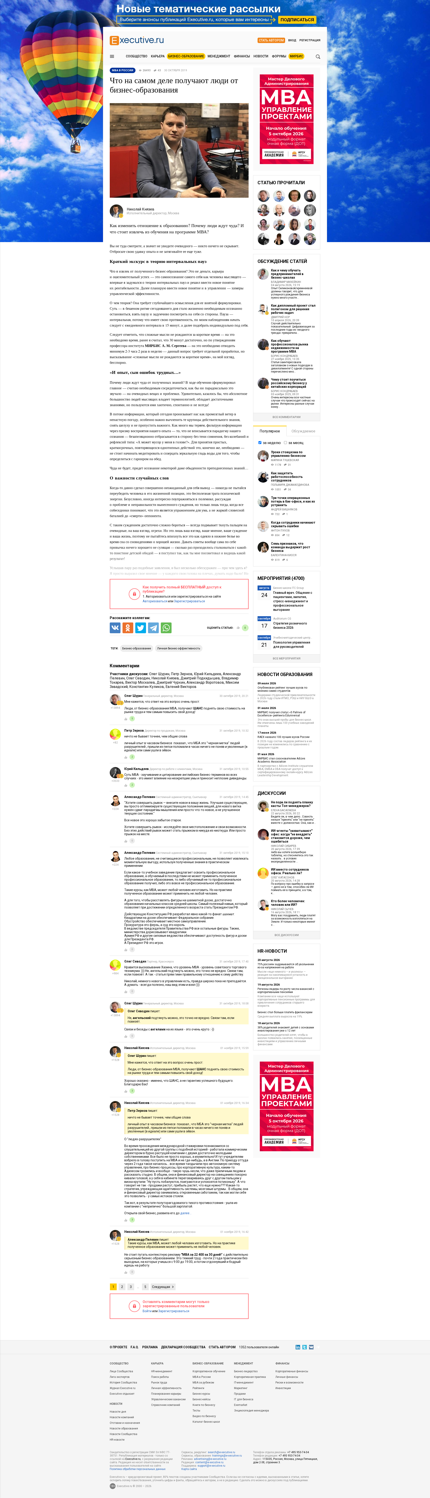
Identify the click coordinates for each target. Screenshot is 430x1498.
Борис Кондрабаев (284, 356)
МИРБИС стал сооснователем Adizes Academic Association (281, 760)
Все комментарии (287, 417)
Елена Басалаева (283, 810)
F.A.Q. (135, 1347)
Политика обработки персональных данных (138, 1469)
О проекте (118, 1347)
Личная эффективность (166, 1388)
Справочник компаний (165, 1405)
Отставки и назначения (125, 1422)
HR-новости (117, 1439)
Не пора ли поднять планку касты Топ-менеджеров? (292, 804)
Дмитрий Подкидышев (200, 678)
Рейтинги (198, 1388)
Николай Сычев (282, 909)
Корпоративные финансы (291, 1371)
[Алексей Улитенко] (279, 196)
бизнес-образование (136, 648)
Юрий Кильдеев (207, 674)
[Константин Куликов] (279, 225)
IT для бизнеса (243, 1399)
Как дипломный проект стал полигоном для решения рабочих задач (293, 309)
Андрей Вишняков (284, 509)
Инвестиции (283, 1388)
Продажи (240, 1393)
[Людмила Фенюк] (294, 225)
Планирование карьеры (166, 1393)
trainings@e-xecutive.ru (227, 1455)
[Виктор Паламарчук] (279, 210)
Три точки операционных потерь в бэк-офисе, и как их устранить (293, 501)
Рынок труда (159, 1382)
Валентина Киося (284, 555)
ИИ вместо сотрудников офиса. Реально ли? (290, 871)
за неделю (272, 443)
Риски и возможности (289, 1382)
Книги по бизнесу (204, 1405)
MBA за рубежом (203, 1382)
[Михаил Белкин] (310, 196)
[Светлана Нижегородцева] (264, 225)
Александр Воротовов (205, 682)
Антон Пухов (280, 530)
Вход (292, 40)
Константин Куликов (146, 687)
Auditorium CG (282, 618)
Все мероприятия (286, 658)
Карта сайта (189, 1469)
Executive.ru (133, 1459)
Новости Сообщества (123, 1434)
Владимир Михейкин (286, 282)
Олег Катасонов (283, 877)
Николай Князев (165, 678)
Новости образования (124, 1428)
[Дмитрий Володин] (310, 225)
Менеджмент (219, 56)
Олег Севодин (138, 678)
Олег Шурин (159, 674)
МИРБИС (296, 56)
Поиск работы (160, 1377)
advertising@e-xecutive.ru (210, 1459)
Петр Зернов (181, 674)
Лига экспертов (120, 1377)
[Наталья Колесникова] (310, 210)
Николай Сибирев (283, 846)
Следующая (161, 1287)
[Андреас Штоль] (310, 239)
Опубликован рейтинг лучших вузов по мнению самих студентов (282, 689)
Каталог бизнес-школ (206, 1421)
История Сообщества (123, 1382)
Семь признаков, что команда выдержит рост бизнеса (290, 547)
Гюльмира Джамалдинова (290, 484)
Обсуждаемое (303, 431)
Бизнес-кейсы (202, 1399)
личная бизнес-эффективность (178, 648)
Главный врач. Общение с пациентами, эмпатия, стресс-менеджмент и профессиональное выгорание (292, 601)
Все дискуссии (287, 935)
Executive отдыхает (122, 1393)
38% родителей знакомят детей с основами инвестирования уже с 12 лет (286, 1029)
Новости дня (118, 1411)
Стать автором (271, 40)
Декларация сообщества (183, 1347)
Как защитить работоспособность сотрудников (287, 476)
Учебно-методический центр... (292, 637)
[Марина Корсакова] (279, 239)
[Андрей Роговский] (264, 210)
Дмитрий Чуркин (171, 682)
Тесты (196, 1410)
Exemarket (240, 1405)
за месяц (295, 443)
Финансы (242, 56)
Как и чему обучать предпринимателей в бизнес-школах (287, 274)
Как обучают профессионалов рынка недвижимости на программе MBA (289, 346)
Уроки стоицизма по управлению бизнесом (288, 453)
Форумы (279, 56)
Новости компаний (122, 1417)
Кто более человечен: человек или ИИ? (288, 902)
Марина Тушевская (285, 460)
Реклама (150, 1347)
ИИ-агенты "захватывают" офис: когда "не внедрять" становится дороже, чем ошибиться (291, 836)
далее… (185, 1213)
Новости (261, 56)
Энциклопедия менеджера (251, 1410)
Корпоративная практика (250, 1377)
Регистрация (309, 40)
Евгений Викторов (181, 687)
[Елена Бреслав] (294, 196)
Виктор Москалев (140, 682)
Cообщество (119, 1363)
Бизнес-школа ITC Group (288, 588)
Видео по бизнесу (204, 1416)
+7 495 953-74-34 (298, 1452)
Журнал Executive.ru (122, 1388)
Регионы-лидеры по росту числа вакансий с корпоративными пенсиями (286, 990)
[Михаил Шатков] (294, 239)
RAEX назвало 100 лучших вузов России (284, 737)
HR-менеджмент (161, 1371)
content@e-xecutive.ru (209, 1462)
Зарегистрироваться (189, 601)
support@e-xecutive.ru (211, 1465)
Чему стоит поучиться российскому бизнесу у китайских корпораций (289, 383)
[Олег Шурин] (264, 196)
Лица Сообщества (121, 1371)
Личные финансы (286, 1377)
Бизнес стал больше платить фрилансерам (285, 1012)
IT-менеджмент (244, 1382)
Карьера (158, 56)
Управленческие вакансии (168, 1399)
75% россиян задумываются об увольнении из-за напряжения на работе (286, 966)
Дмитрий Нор (280, 317)
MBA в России (202, 1377)
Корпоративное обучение (209, 1371)
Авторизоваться (155, 601)
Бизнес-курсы (201, 1393)
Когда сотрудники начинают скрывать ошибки (293, 524)
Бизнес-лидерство (246, 1371)
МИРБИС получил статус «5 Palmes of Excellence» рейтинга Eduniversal (281, 714)
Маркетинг (240, 1388)
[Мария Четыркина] (264, 239)
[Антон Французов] (294, 210)
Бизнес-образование (186, 56)
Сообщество (136, 56)
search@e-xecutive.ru (221, 1452)
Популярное (270, 431)
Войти (147, 1311)
